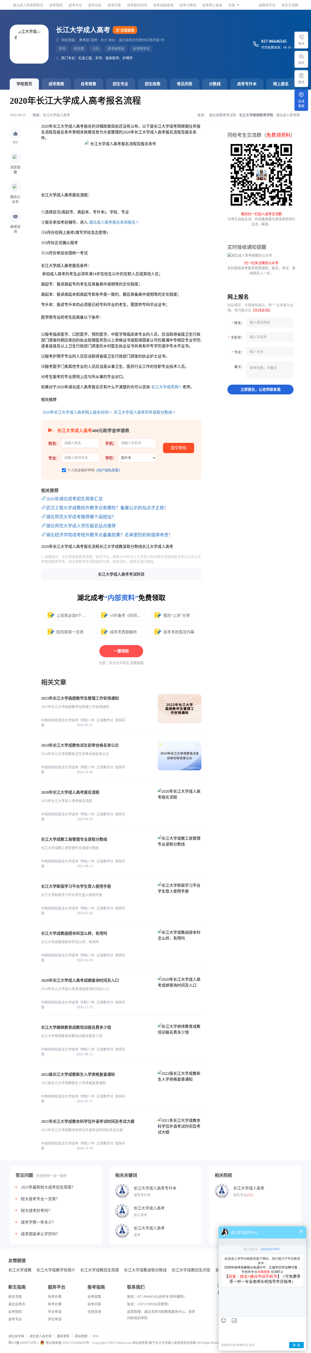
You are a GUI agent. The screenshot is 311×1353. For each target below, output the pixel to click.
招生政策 (152, 84)
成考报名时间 (137, 5)
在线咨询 (127, 30)
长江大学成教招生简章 (99, 1270)
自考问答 (94, 1304)
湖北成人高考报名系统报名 (112, 222)
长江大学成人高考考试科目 (121, 574)
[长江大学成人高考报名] (301, 75)
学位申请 (54, 1319)
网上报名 (281, 84)
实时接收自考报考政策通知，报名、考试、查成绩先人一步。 (261, 268)
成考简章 (56, 84)
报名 (301, 82)
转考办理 (54, 1304)
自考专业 (15, 1319)
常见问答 (184, 84)
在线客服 (301, 103)
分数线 (215, 84)
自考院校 (15, 1312)
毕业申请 (54, 1312)
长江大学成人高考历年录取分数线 (143, 412)
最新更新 (63, 1336)
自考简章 (88, 84)
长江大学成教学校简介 (55, 1270)
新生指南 (17, 1287)
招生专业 (120, 84)
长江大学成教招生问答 (191, 1270)
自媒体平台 (267, 5)
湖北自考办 (16, 1304)
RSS (95, 1336)
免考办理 (54, 1296)
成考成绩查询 (163, 5)
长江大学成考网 (164, 387)
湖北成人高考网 (40, 1336)
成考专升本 (247, 84)
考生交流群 (289, 5)
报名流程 (15, 1296)
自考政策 (94, 1296)
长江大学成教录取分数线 (145, 1270)
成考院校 (56, 5)
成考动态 (95, 5)
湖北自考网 (16, 1336)
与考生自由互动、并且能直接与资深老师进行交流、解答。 (261, 219)
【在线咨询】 (261, 310)
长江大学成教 (20, 1270)
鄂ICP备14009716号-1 (23, 1342)
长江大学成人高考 (56, 115)
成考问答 (114, 5)
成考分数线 (187, 5)
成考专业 (75, 5)
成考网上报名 (212, 5)
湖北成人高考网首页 (28, 5)
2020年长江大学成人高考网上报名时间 (75, 412)
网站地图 (81, 1336)
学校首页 (24, 84)
